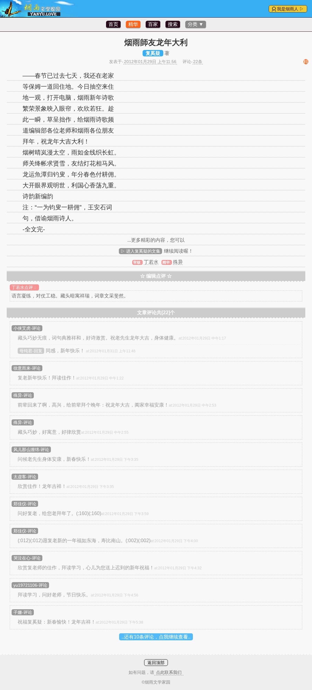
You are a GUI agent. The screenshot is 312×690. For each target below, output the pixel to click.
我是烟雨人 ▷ (290, 8)
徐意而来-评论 (27, 368)
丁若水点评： (24, 287)
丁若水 (151, 262)
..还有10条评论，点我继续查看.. (156, 636)
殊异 (178, 262)
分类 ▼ (196, 24)
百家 (153, 24)
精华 (133, 24)
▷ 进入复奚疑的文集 (140, 251)
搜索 (173, 24)
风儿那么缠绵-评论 (31, 449)
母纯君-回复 (31, 350)
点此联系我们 (169, 672)
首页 (113, 24)
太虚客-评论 (24, 476)
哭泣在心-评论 (27, 558)
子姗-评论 (22, 612)
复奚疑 (153, 53)
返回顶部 (156, 662)
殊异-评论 (22, 395)
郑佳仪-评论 (24, 503)
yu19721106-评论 (30, 585)
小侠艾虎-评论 (27, 328)
